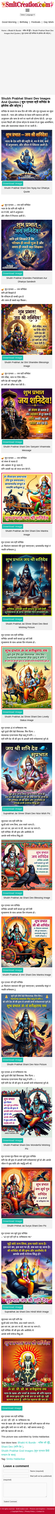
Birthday (24, 22)
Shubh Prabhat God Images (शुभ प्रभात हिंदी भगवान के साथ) (25, 1452)
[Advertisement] (27, 63)
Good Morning (9, 22)
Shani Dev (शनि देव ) (12, 1446)
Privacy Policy (30, 1511)
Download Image (12, 183)
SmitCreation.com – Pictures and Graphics (30, 1509)
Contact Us (40, 1511)
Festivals (35, 22)
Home (3, 30)
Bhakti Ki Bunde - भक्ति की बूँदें (19, 30)
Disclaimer (50, 1509)
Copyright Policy (17, 1511)
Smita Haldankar (15, 1459)
